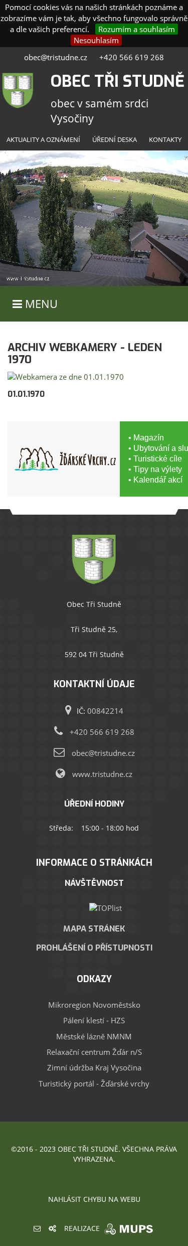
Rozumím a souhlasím (136, 29)
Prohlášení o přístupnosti (94, 947)
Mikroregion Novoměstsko (94, 1005)
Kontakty (165, 139)
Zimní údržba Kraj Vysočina (94, 1067)
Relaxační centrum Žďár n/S (94, 1052)
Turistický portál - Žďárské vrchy (94, 1083)
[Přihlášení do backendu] (52, 1228)
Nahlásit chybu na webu (94, 1199)
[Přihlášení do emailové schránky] (37, 1228)
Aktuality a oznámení (43, 139)
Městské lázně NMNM (94, 1036)
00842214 (105, 711)
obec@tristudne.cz (55, 57)
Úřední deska (114, 139)
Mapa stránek (94, 928)
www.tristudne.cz (102, 774)
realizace (83, 1228)
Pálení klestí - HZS (94, 1020)
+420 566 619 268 (131, 57)
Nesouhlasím (96, 40)
